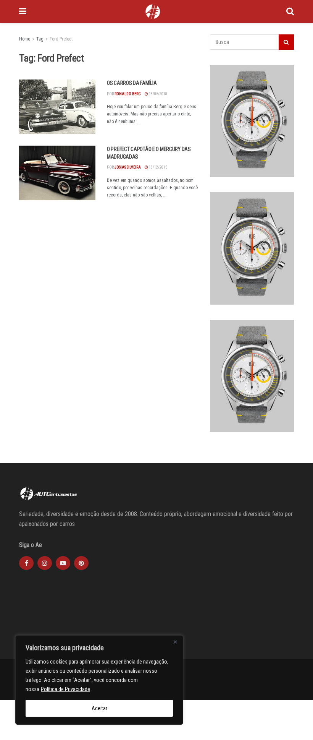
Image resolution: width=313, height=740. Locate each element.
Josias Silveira (128, 167)
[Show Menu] (22, 11)
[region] (99, 680)
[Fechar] (175, 641)
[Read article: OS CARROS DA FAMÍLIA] (57, 107)
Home (24, 39)
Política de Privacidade (65, 689)
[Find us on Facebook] (26, 563)
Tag (40, 39)
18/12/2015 (157, 167)
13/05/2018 (157, 94)
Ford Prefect (61, 39)
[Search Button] (290, 11)
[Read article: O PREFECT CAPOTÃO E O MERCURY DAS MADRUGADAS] (57, 173)
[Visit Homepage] (152, 11)
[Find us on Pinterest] (81, 563)
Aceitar (99, 708)
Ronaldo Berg (128, 94)
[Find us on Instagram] (44, 563)
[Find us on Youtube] (63, 563)
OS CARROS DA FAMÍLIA (131, 83)
